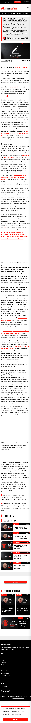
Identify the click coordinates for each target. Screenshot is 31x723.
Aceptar (15, 719)
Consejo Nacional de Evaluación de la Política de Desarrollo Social (13, 177)
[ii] (7, 96)
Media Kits (6, 653)
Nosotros (3, 662)
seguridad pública (9, 157)
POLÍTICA (7, 13)
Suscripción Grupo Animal (8, 688)
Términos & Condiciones (18, 698)
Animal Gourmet (5, 675)
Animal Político (5, 673)
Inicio (2, 660)
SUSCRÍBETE (17, 2)
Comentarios (15, 582)
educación (25, 155)
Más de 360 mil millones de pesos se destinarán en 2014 (15, 133)
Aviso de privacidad (6, 666)
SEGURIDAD (25, 13)
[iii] (5, 228)
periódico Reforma (15, 87)
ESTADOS (13, 13)
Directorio (4, 664)
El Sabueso (4, 677)
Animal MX (4, 679)
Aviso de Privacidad (19, 716)
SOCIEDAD (19, 13)
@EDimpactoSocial (21, 67)
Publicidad (4, 686)
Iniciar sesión (26, 2)
